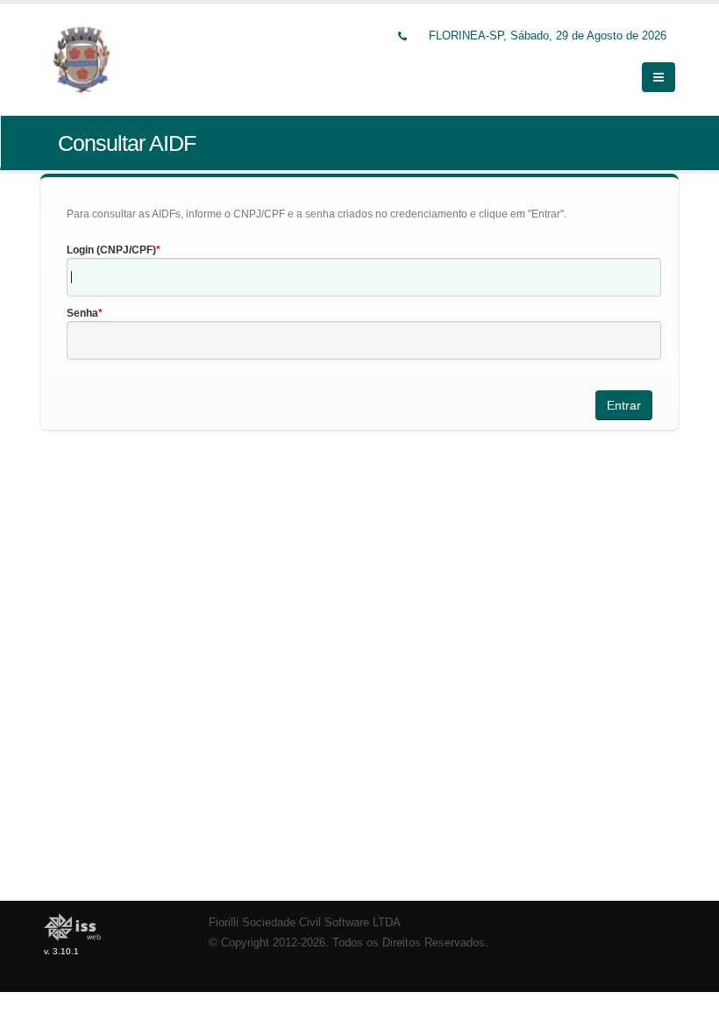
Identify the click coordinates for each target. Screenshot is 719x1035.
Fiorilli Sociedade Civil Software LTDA (305, 923)
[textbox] (364, 277)
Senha (82, 313)
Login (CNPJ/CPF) (111, 250)
